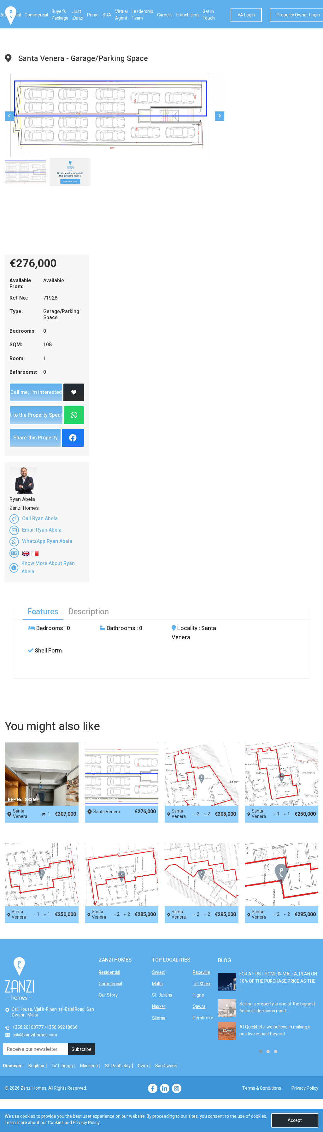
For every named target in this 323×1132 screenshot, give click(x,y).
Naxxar (158, 1006)
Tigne (198, 995)
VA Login (246, 15)
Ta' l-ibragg (62, 1066)
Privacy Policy (304, 1088)
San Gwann (166, 1066)
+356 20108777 (28, 1027)
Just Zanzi (77, 14)
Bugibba (36, 1066)
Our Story (108, 995)
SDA (107, 15)
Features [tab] (42, 612)
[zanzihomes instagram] (176, 1088)
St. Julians (162, 995)
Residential (109, 972)
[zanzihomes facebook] (152, 1088)
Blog (224, 960)
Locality (186, 628)
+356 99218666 (62, 1027)
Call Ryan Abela (40, 518)
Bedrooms (49, 628)
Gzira (143, 1066)
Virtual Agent (121, 14)
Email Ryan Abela (42, 530)
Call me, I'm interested (36, 392)
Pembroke (203, 1018)
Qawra (199, 1006)
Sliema (158, 1018)
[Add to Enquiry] (74, 392)
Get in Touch (209, 14)
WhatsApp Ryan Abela (47, 541)
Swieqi (158, 972)
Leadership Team (142, 14)
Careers (165, 15)
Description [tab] (88, 612)
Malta (157, 983)
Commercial (36, 15)
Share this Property (35, 438)
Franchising (187, 15)
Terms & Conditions (261, 1088)
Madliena (89, 1066)
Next (219, 116)
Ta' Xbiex (201, 983)
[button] (260, 1051)
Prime (93, 15)
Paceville (201, 972)
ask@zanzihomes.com (35, 1035)
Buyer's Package (60, 14)
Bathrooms (120, 628)
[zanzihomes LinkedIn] (164, 1088)
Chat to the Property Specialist (36, 415)
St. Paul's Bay (118, 1066)
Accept (295, 1120)
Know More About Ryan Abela (48, 567)
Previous (9, 116)
